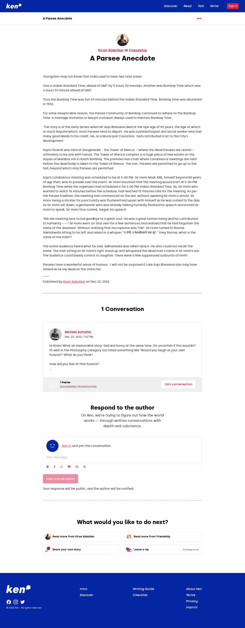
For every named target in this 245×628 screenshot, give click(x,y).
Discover (86, 595)
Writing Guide (143, 589)
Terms (190, 595)
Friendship (138, 50)
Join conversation (178, 384)
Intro (83, 589)
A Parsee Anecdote (57, 18)
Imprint (191, 607)
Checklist (140, 595)
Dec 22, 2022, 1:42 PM (79, 336)
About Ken (194, 589)
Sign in (233, 6)
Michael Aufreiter (78, 332)
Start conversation (60, 479)
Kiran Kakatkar (111, 50)
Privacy (192, 601)
